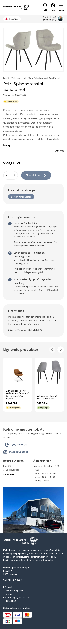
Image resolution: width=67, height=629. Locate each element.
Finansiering (10, 600)
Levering (9, 594)
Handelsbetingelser (14, 590)
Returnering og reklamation (17, 597)
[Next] (60, 349)
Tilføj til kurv (33, 175)
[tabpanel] (17, 385)
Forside (6, 78)
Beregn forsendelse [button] (21, 196)
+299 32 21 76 (48, 20)
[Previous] (52, 349)
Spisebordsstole (19, 78)
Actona (59, 150)
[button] (53, 7)
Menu (61, 10)
